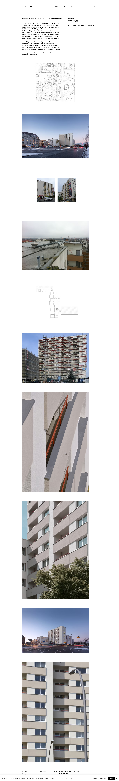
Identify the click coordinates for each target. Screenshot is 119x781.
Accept (111, 778)
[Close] (117, 778)
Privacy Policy (69, 778)
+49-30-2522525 (63, 774)
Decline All (103, 778)
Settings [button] (95, 778)
